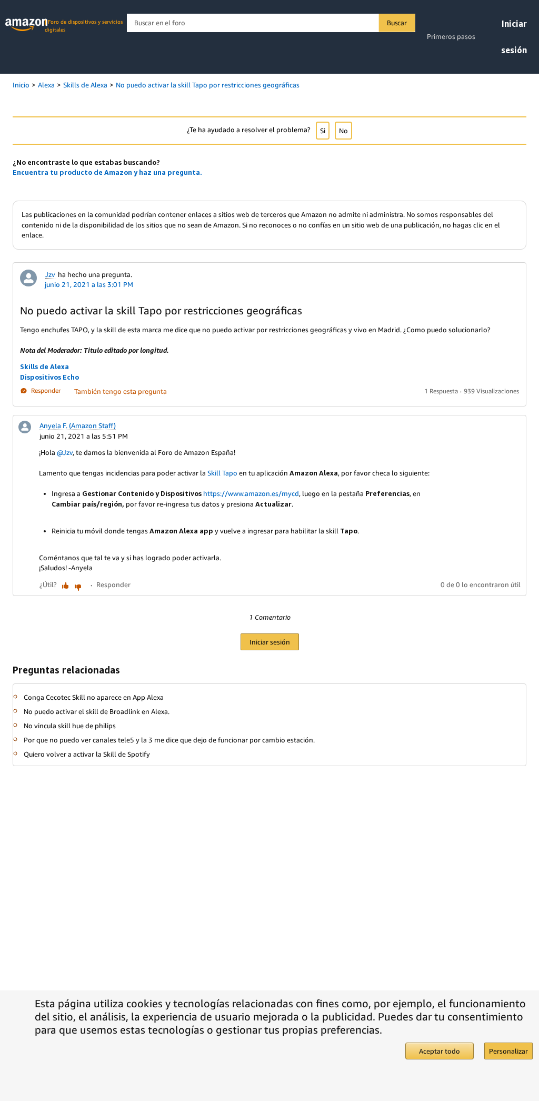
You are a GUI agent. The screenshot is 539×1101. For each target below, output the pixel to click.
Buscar (397, 22)
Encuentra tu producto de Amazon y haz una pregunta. (107, 172)
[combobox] (271, 23)
